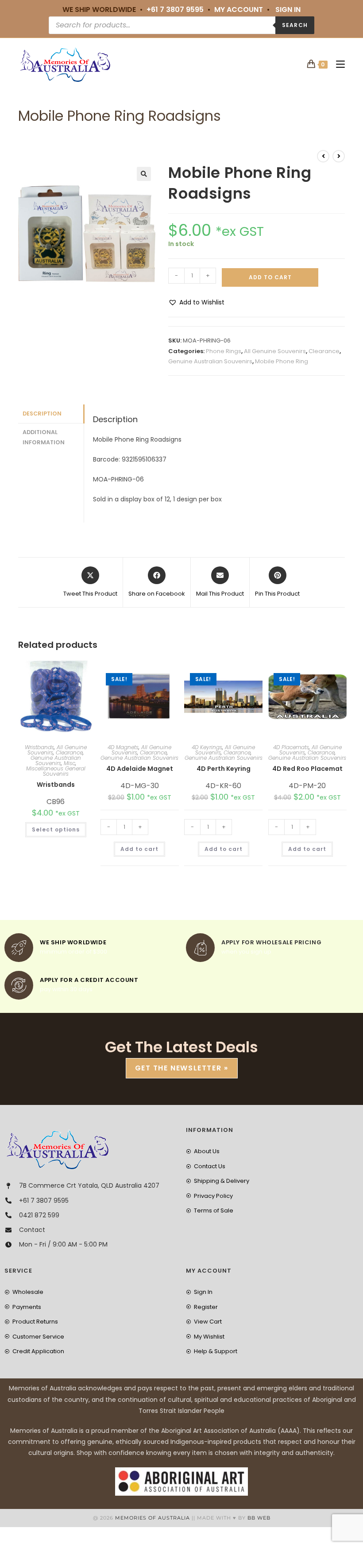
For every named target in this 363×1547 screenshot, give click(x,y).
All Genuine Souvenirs (275, 351)
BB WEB (258, 1518)
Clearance (324, 351)
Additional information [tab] (44, 437)
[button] (144, 174)
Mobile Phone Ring (281, 361)
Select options (56, 829)
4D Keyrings (207, 747)
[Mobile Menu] (337, 64)
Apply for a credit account (89, 980)
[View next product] (338, 156)
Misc (69, 763)
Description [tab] (42, 413)
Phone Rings (223, 351)
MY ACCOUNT (238, 9)
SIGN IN (288, 9)
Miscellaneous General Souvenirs (55, 771)
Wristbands (39, 747)
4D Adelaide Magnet (139, 768)
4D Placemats (291, 747)
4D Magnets (123, 747)
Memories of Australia (152, 1518)
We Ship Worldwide (73, 942)
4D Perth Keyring (224, 768)
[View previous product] (323, 156)
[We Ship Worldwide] (18, 947)
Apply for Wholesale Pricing (271, 942)
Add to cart (270, 277)
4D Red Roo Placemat (307, 768)
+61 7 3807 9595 (175, 9)
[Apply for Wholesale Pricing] (200, 947)
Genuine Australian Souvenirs (210, 361)
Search (295, 25)
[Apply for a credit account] (18, 985)
